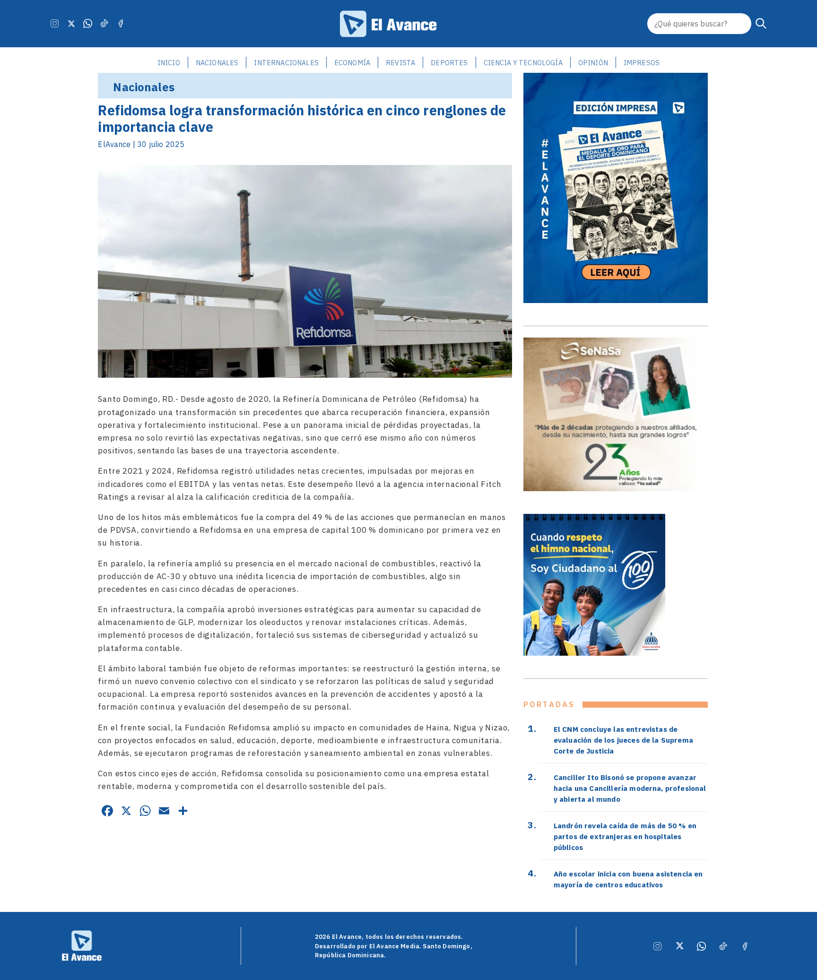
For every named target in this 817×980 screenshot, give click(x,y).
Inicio (168, 62)
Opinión (593, 62)
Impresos (642, 62)
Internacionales (286, 62)
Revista (400, 62)
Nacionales (217, 62)
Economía (352, 62)
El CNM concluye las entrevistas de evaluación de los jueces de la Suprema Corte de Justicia (623, 739)
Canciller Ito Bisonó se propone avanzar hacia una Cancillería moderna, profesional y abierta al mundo (630, 788)
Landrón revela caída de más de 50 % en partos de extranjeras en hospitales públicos (625, 836)
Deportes (449, 62)
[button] (761, 23)
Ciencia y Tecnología (523, 62)
